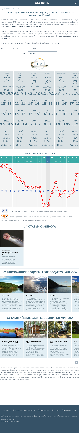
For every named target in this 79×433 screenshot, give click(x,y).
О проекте (7, 410)
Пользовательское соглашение (24, 410)
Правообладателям (69, 410)
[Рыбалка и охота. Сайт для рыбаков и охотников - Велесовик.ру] (42, 3)
